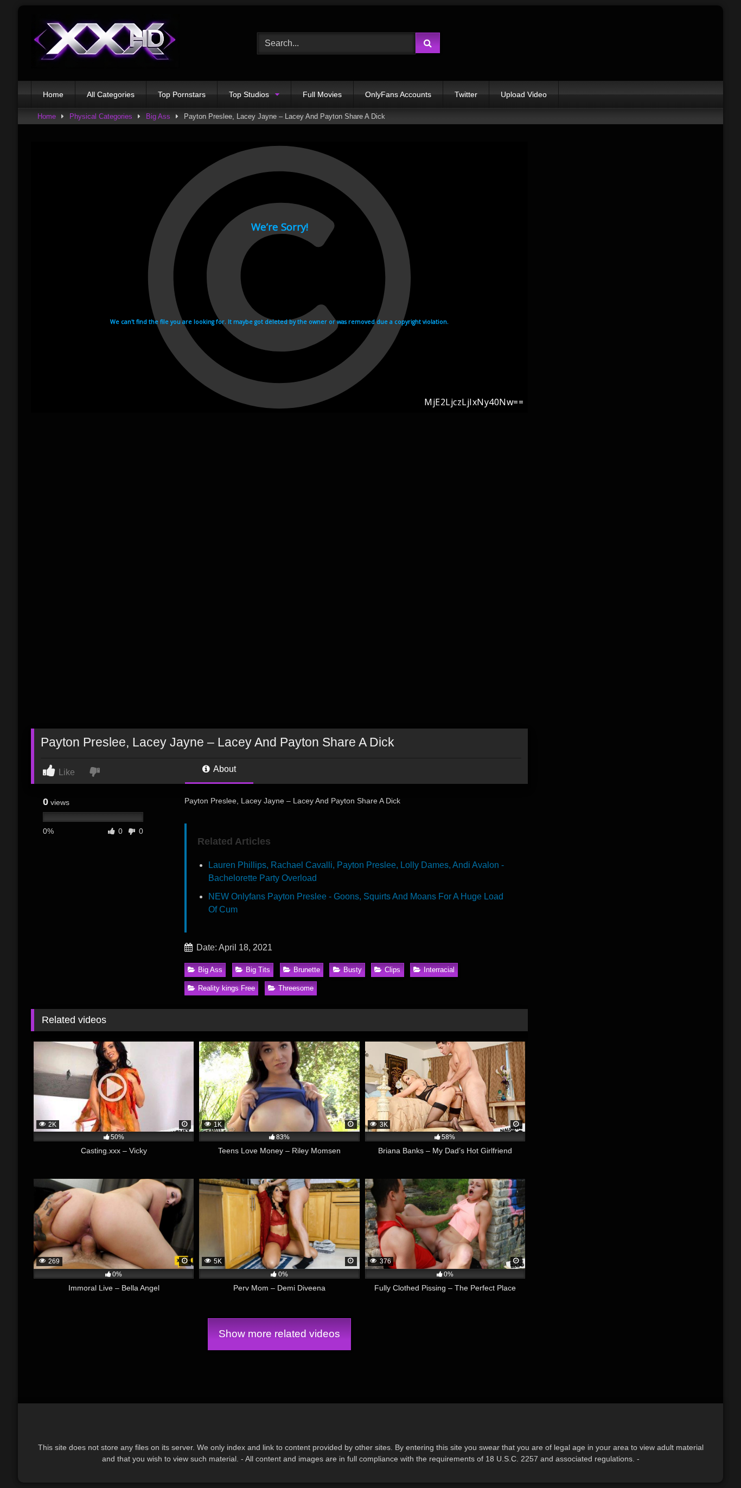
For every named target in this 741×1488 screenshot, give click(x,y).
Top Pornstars (182, 94)
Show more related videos (279, 1333)
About (224, 769)
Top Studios (249, 94)
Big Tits (258, 970)
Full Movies (322, 94)
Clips (392, 970)
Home (53, 94)
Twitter (466, 94)
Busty (352, 970)
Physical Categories (100, 116)
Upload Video (524, 94)
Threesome (296, 988)
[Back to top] (707, 1455)
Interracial (439, 970)
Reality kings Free (226, 988)
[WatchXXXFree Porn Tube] (105, 43)
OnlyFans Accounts (398, 94)
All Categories (111, 94)
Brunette (306, 970)
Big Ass (158, 116)
